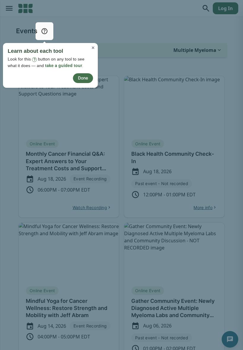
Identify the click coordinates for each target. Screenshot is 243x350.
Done (83, 77)
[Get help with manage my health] (44, 31)
